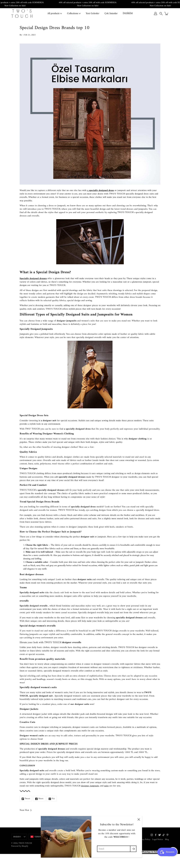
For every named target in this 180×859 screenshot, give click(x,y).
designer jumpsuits (90, 786)
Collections (72, 13)
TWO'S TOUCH (25, 843)
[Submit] (133, 849)
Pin (53, 798)
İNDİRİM (128, 13)
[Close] (138, 819)
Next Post (24, 810)
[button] (161, 14)
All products (53, 13)
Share (40, 798)
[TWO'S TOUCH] (21, 13)
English (17, 836)
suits (106, 786)
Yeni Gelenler (92, 13)
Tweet (27, 798)
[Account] (155, 13)
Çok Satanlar (111, 13)
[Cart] (166, 13)
